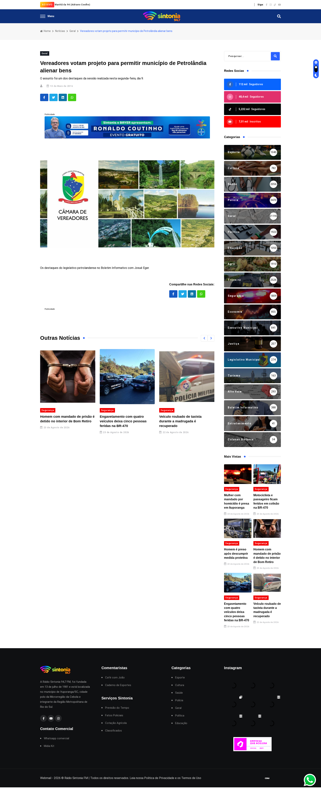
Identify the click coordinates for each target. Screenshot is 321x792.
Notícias (60, 31)
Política (179, 715)
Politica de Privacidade (159, 778)
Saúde (179, 692)
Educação (181, 723)
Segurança (47, 410)
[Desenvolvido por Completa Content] (267, 778)
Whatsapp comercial (56, 738)
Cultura (179, 685)
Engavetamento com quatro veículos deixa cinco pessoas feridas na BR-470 (123, 421)
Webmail (45, 778)
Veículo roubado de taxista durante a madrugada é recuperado (180, 421)
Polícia (179, 700)
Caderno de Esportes (118, 685)
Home (47, 31)
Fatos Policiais (114, 715)
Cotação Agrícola (116, 723)
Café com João (115, 677)
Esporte (180, 677)
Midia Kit (49, 746)
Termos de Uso (191, 778)
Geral (72, 31)
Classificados (113, 730)
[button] (204, 338)
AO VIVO (47, 4)
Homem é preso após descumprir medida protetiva (236, 553)
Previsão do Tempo (117, 707)
